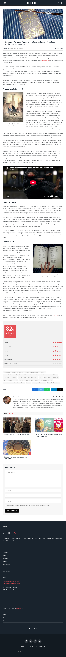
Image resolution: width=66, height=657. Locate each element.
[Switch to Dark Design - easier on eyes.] (58, 3)
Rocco (22, 383)
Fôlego (4, 555)
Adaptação (7, 372)
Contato (5, 621)
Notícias (5, 561)
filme (40, 377)
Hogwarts (55, 377)
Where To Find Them (53, 383)
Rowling (35, 383)
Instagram (55, 315)
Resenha (16, 383)
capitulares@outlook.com (11, 581)
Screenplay (42, 383)
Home (4, 614)
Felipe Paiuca (7, 48)
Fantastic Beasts (32, 377)
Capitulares (7, 377)
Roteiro (28, 383)
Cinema (14, 377)
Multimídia (5, 558)
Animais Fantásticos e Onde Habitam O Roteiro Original (19, 375)
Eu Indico (5, 552)
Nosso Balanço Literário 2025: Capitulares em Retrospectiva (49, 435)
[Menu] (5, 3)
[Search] (61, 3)
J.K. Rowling (45, 60)
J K (4, 380)
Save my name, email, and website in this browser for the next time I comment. (29, 505)
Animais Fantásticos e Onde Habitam (35, 372)
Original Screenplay (46, 380)
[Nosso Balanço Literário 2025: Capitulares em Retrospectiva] (49, 425)
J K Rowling (10, 380)
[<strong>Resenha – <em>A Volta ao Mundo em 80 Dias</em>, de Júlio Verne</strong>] (17, 447)
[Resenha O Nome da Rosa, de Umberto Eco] (17, 425)
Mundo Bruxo (29, 380)
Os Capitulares (7, 618)
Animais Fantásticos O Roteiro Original (46, 375)
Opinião (37, 380)
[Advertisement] (33, 599)
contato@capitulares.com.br (11, 583)
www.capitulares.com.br (10, 587)
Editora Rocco (22, 377)
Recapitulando (59, 48)
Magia (21, 380)
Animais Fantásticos (17, 372)
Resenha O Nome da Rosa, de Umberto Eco (16, 435)
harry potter (47, 377)
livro (16, 380)
